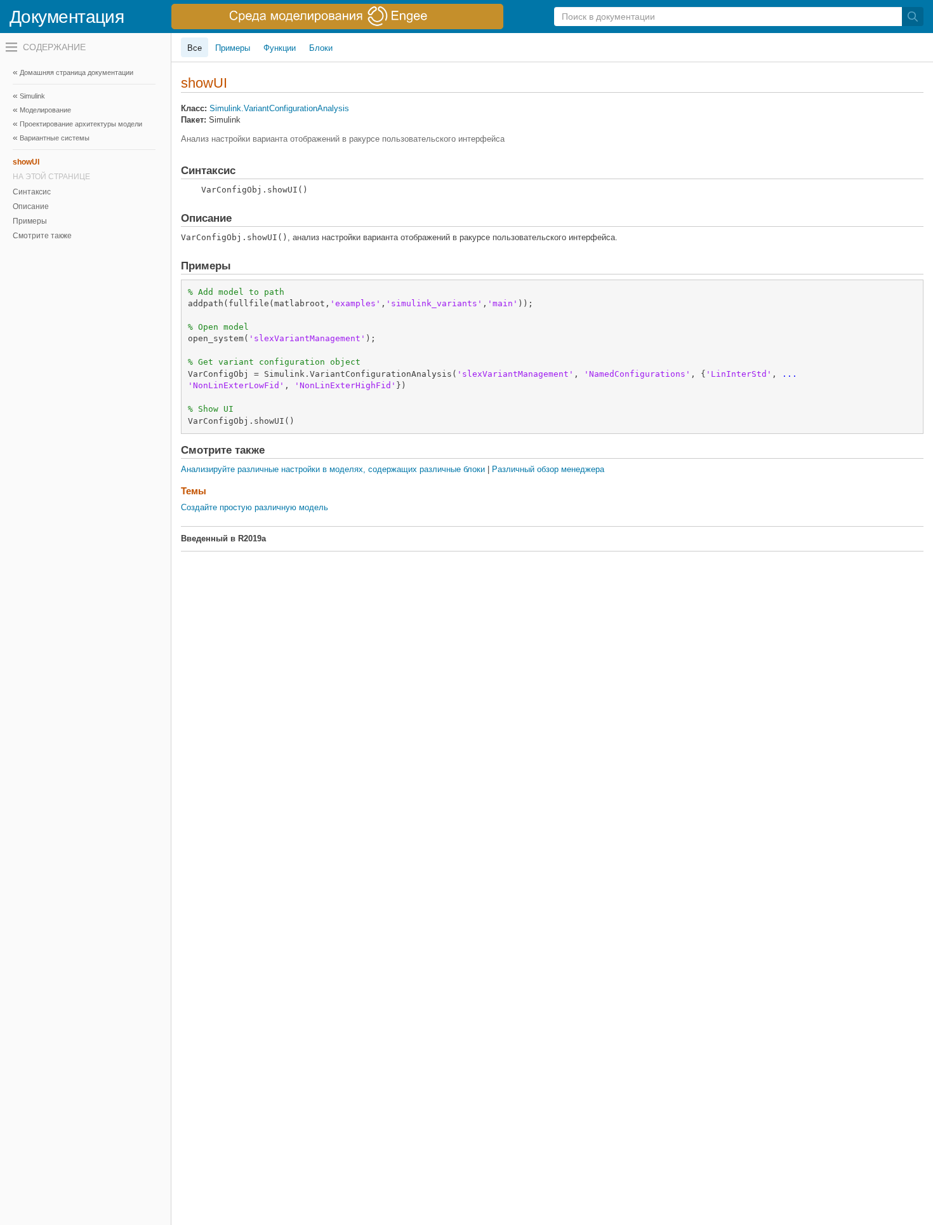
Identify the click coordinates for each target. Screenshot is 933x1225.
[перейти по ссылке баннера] (337, 16)
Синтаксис (32, 191)
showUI (26, 162)
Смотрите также (42, 235)
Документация (67, 17)
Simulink (32, 96)
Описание (31, 206)
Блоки (321, 48)
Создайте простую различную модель (254, 507)
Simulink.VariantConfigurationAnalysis (279, 108)
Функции (279, 48)
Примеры (30, 221)
